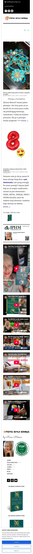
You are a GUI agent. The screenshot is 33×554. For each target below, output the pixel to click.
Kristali (25, 95)
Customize (16, 546)
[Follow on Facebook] (6, 11)
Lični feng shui (6, 172)
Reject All (16, 550)
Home (21, 95)
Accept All (16, 542)
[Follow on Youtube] (12, 11)
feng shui (22, 172)
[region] (16, 540)
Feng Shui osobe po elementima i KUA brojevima (14, 170)
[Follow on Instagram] (9, 11)
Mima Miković (8, 95)
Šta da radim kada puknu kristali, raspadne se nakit (16, 93)
